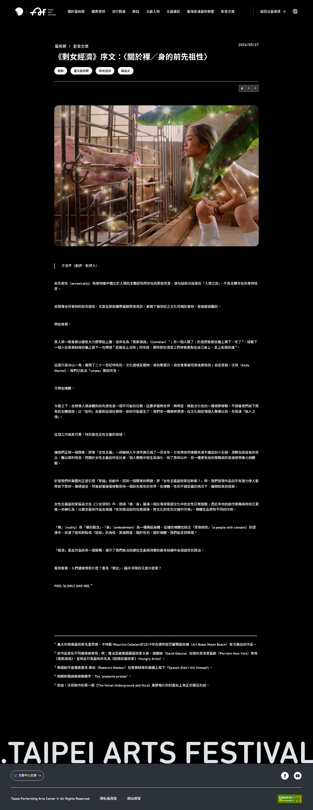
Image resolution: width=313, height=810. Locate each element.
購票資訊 (98, 11)
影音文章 (228, 11)
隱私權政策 (108, 798)
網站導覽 (134, 798)
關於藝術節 (76, 11)
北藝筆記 (173, 11)
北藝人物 (153, 11)
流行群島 (119, 11)
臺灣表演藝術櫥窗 (200, 11)
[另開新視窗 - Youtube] (297, 775)
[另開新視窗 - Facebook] (285, 775)
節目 (135, 11)
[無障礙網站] (290, 798)
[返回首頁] (43, 11)
